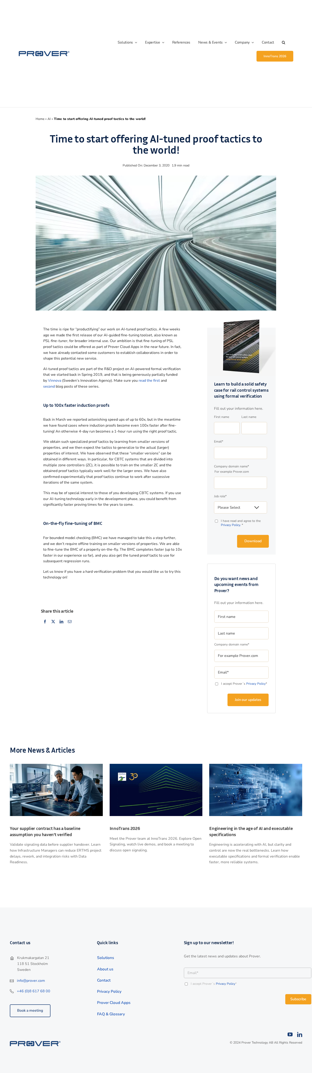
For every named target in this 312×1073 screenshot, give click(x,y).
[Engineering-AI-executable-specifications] (255, 765)
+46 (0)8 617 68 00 (33, 991)
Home (40, 119)
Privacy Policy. (231, 525)
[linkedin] (299, 1034)
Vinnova (54, 380)
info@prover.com (31, 980)
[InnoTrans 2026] (156, 765)
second (49, 386)
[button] (287, 42)
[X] (53, 622)
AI (49, 119)
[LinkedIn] (61, 622)
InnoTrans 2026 (125, 828)
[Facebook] (45, 622)
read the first (149, 380)
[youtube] (290, 1034)
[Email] (70, 622)
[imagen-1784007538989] (56, 765)
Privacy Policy (256, 684)
